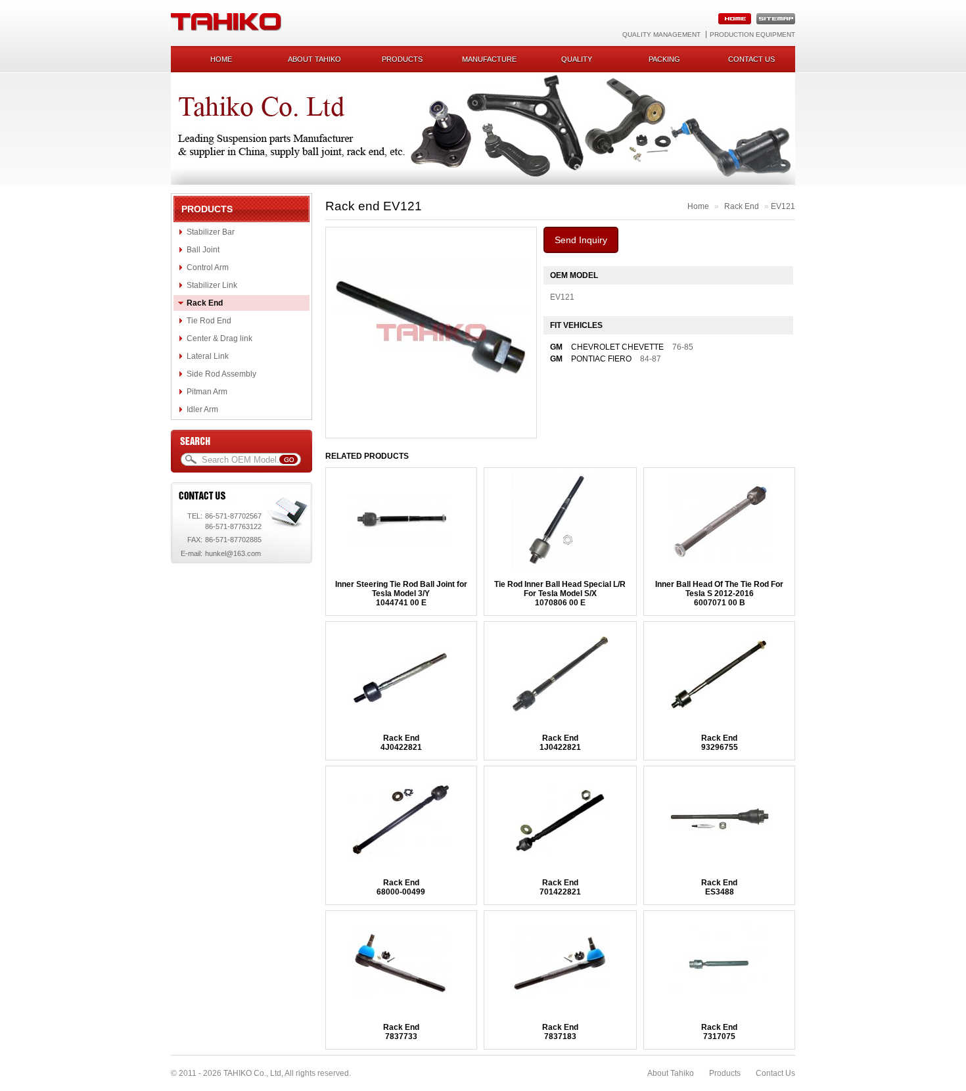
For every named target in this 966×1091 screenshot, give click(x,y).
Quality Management (661, 34)
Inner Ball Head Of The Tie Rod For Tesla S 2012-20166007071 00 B (719, 593)
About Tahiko (314, 59)
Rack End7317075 (719, 1032)
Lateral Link (208, 356)
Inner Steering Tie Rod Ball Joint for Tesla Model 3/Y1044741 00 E (401, 593)
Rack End (205, 303)
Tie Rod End (209, 320)
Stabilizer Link (212, 285)
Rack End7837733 (401, 1032)
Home (221, 59)
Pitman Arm (207, 391)
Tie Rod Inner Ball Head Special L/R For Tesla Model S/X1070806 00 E (560, 593)
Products (402, 59)
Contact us (751, 59)
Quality (576, 59)
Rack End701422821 (560, 887)
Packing (664, 59)
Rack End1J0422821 (560, 742)
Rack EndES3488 (719, 887)
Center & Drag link (219, 338)
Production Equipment (752, 34)
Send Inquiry (581, 240)
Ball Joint (203, 249)
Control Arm (208, 267)
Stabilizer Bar (211, 232)
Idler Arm (202, 409)
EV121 (783, 206)
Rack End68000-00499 (401, 887)
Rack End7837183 (560, 1032)
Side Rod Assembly (221, 374)
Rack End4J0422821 (401, 742)
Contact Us (775, 1073)
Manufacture (489, 59)
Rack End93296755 (719, 742)
